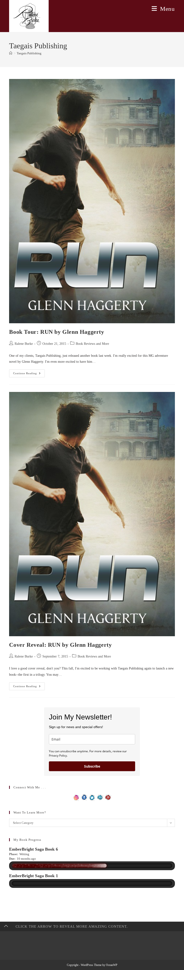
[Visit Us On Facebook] (84, 797)
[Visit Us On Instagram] (76, 797)
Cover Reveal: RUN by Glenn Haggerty (60, 645)
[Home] (10, 53)
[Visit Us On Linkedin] (100, 797)
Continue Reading (29, 374)
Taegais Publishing (29, 53)
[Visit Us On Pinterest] (108, 797)
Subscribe (92, 766)
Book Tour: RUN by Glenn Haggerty (56, 332)
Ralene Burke (24, 344)
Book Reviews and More (92, 344)
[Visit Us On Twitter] (92, 797)
